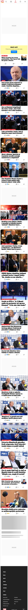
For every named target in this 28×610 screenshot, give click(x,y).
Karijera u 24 (5, 605)
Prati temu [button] (14, 51)
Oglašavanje (5, 601)
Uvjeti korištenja (6, 599)
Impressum (5, 597)
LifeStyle (5, 584)
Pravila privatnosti (17, 599)
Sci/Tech (5, 587)
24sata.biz (16, 601)
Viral (4, 591)
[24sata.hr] (2, 1)
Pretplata (16, 597)
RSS (14, 603)
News (4, 575)
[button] (6, 1)
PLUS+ (4, 571)
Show (4, 581)
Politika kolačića (6, 603)
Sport (4, 578)
